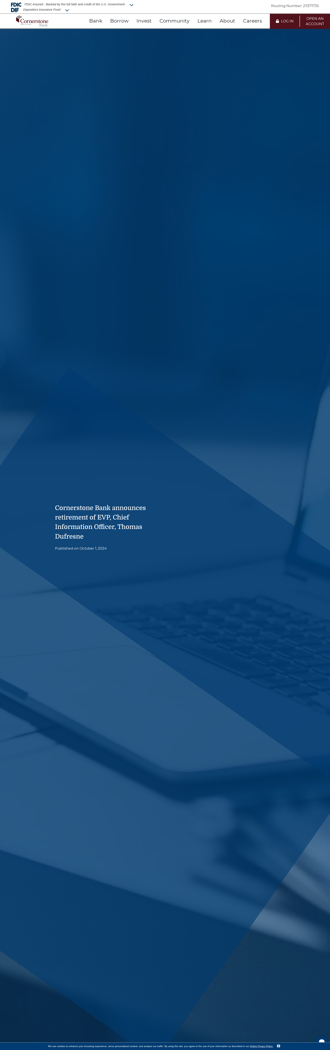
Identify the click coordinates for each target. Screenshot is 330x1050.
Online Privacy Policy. (261, 1046)
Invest (144, 21)
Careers (252, 21)
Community (175, 21)
